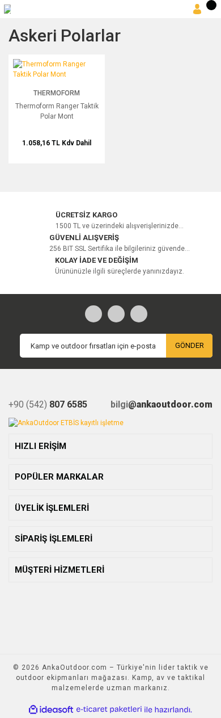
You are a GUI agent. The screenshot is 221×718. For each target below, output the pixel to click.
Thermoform (56, 93)
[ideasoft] (51, 709)
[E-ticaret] (109, 709)
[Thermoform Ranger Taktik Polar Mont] (56, 69)
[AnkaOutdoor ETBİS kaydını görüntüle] (66, 422)
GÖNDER (189, 345)
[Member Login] (197, 9)
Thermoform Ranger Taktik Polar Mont (57, 111)
